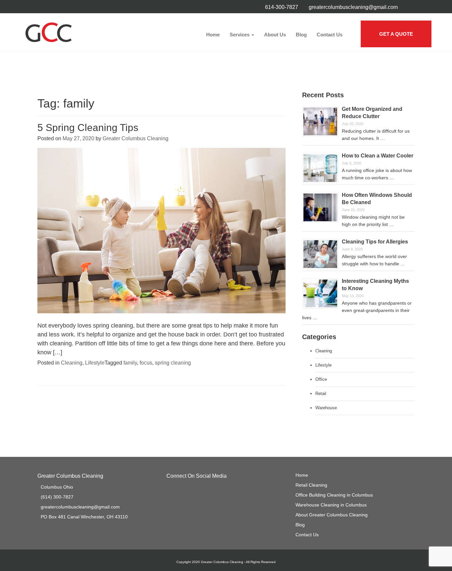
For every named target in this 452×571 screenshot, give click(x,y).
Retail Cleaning (311, 485)
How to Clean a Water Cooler (377, 155)
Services (240, 34)
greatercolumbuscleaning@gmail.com (353, 7)
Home (213, 34)
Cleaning (71, 363)
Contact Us (329, 34)
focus (146, 363)
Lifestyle (95, 363)
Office (321, 379)
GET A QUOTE (396, 34)
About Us (275, 34)
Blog (301, 34)
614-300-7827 (281, 7)
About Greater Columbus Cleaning (331, 514)
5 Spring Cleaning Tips (87, 127)
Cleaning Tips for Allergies (375, 241)
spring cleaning (173, 363)
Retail (320, 393)
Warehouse (326, 407)
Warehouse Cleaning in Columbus (331, 504)
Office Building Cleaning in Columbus (334, 495)
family (130, 363)
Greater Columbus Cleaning (135, 138)
